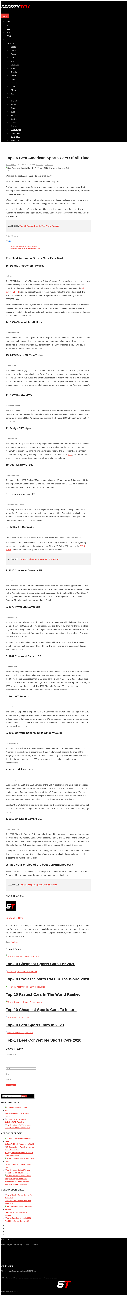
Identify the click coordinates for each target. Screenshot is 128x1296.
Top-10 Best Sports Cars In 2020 (35, 1025)
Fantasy (13, 54)
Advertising (18, 1245)
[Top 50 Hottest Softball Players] (17, 1170)
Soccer (13, 76)
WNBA (13, 90)
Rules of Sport (16, 130)
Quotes (13, 122)
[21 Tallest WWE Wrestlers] (15, 1119)
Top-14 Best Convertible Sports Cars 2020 (43, 1040)
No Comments (49, 165)
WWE (9, 36)
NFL (8, 25)
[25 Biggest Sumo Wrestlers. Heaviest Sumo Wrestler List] (20, 1150)
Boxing (13, 47)
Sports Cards (15, 133)
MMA (12, 61)
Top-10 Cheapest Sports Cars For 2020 (40, 964)
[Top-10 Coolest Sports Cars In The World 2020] (48, 971)
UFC (8, 39)
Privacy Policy (6, 1271)
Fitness (13, 104)
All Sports (10, 43)
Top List (14, 942)
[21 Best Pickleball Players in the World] (20, 1141)
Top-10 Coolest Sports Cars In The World (39, 559)
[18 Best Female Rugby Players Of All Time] (20, 1161)
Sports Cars (15, 140)
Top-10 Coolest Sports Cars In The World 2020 (47, 979)
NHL (8, 32)
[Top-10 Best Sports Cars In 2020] (48, 1017)
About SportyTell (6, 1245)
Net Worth (14, 115)
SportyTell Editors (11, 165)
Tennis (13, 86)
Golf (12, 58)
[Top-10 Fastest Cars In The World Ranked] (48, 987)
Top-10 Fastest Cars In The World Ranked (39, 226)
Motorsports (15, 65)
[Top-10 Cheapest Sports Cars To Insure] (48, 1002)
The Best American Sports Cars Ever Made (23, 246)
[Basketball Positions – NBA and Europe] (20, 1110)
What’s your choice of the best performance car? (25, 248)
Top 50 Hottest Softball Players (16, 1173)
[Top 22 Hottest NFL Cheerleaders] (18, 1125)
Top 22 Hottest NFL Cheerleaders (17, 1128)
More (8, 97)
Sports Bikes (15, 137)
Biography (14, 101)
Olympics (14, 72)
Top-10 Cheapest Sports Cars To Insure (38, 885)
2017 (70, 454)
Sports (13, 79)
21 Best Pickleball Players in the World (19, 1144)
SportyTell (4, 1291)
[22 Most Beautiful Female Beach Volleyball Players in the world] (20, 1179)
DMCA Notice (32, 1271)
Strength (14, 83)
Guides (13, 108)
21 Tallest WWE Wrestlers (14, 1122)
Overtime (14, 119)
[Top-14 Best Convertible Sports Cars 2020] (48, 1032)
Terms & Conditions (19, 1271)
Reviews (14, 126)
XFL (12, 94)
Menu (5, 16)
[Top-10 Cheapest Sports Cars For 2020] (48, 956)
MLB (8, 29)
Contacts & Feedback (30, 1245)
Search (24, 1096)
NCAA (13, 68)
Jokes (13, 112)
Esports (13, 50)
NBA (8, 21)
